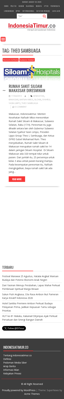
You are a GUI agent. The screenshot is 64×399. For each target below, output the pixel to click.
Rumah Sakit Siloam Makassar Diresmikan (27, 88)
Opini (18, 11)
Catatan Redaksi (43, 11)
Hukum (21, 6)
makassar (14, 99)
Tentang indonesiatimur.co (17, 355)
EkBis (6, 6)
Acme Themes (32, 393)
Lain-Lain (56, 11)
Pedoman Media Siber (15, 362)
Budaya (39, 6)
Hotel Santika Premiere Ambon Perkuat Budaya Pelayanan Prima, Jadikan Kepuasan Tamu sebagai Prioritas (29, 307)
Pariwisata (55, 6)
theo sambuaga (29, 103)
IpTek (46, 6)
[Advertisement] (32, 228)
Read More (16, 179)
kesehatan (38, 96)
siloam (37, 99)
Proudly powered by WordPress (18, 390)
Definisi (7, 359)
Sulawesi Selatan (27, 60)
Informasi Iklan (11, 369)
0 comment (21, 106)
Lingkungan (9, 11)
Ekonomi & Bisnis (10, 60)
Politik (13, 6)
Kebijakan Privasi (12, 373)
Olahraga (30, 6)
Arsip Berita (9, 366)
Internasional (28, 11)
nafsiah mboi (26, 99)
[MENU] (3, 39)
